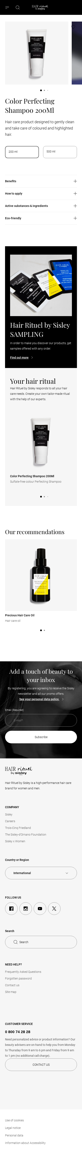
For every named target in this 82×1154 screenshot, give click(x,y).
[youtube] (40, 908)
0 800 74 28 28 (17, 1032)
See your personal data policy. (39, 699)
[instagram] (25, 908)
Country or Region (17, 860)
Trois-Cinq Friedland (18, 828)
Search (23, 942)
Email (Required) (14, 710)
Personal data (14, 1135)
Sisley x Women (15, 841)
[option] (22, 152)
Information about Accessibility (25, 1143)
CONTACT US (41, 1064)
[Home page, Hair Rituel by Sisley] (40, 7)
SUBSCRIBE (41, 737)
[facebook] (11, 908)
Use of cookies (14, 1120)
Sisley (8, 814)
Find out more (19, 357)
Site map (10, 992)
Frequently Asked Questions (23, 971)
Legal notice (13, 1128)
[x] (54, 908)
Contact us (12, 985)
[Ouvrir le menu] (7, 7)
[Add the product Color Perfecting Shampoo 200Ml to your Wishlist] (73, 27)
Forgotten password (18, 978)
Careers (10, 821)
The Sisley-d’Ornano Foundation (25, 834)
